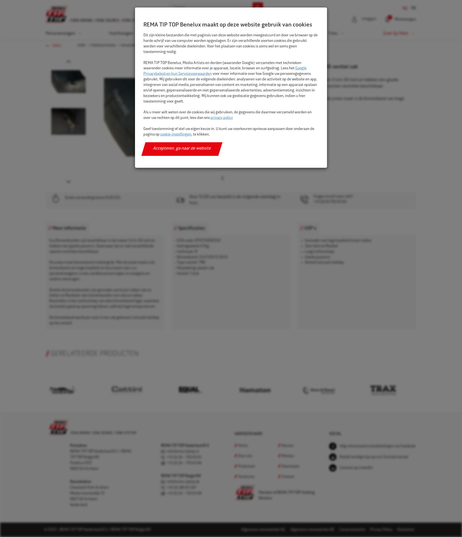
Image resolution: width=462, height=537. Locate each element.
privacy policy (222, 118)
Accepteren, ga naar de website (182, 149)
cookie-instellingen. (176, 134)
